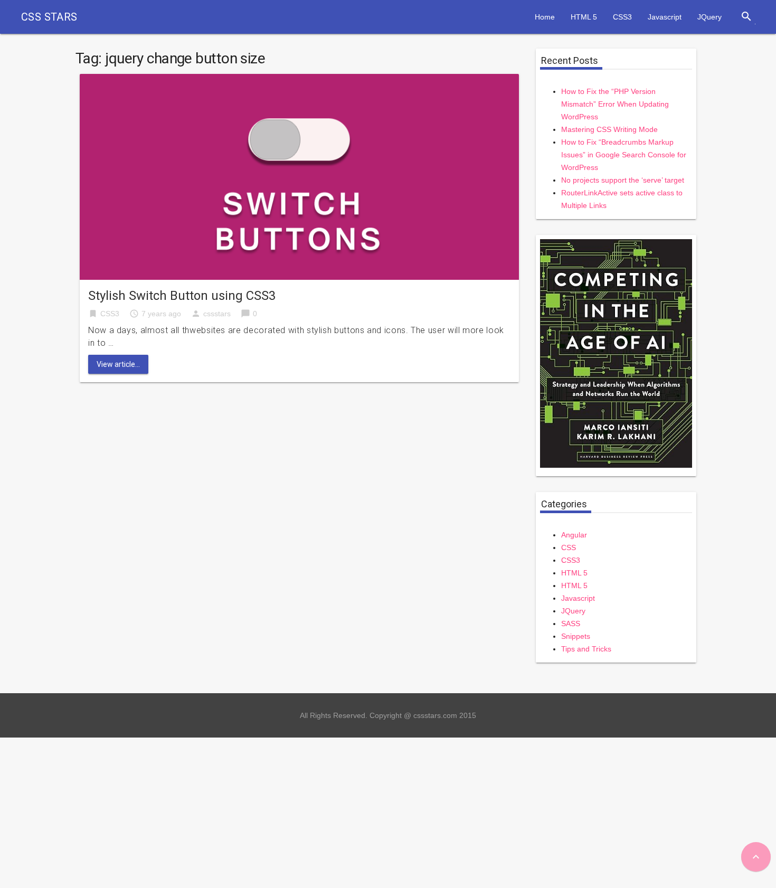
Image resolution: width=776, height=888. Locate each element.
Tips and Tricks (586, 649)
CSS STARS (49, 17)
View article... (118, 364)
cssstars (217, 313)
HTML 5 (584, 17)
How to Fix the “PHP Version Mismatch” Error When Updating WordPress (615, 104)
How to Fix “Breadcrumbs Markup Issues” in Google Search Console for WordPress (623, 155)
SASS (570, 623)
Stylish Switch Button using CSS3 (182, 295)
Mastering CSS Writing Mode (609, 129)
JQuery (709, 17)
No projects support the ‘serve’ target (622, 180)
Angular (574, 535)
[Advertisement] (316, 811)
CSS (568, 547)
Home (545, 17)
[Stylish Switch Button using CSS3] (299, 176)
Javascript (665, 17)
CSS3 (622, 17)
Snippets (575, 636)
